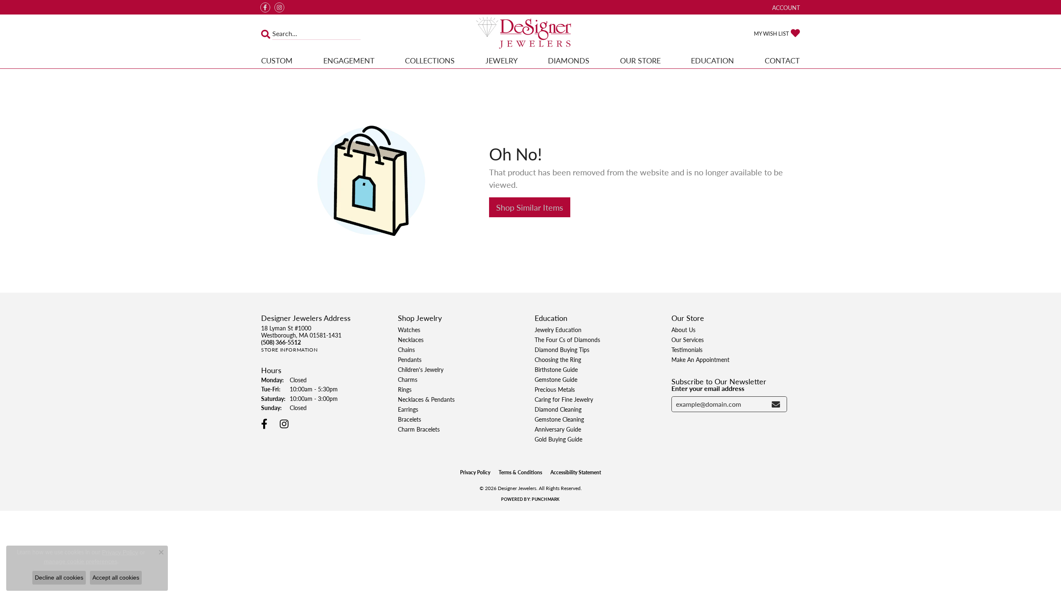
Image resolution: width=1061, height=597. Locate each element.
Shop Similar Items (529, 207)
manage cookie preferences (80, 561)
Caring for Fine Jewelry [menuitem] (564, 399)
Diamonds (568, 60)
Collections (430, 60)
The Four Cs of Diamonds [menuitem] (567, 339)
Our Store (640, 60)
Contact (782, 60)
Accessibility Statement (575, 472)
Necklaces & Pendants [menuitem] (426, 399)
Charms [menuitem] (407, 379)
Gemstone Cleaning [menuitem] (559, 419)
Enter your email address (707, 388)
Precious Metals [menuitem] (555, 389)
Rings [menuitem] (405, 389)
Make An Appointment (700, 359)
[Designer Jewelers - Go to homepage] (530, 34)
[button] (785, 7)
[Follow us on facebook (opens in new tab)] (265, 7)
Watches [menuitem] (409, 329)
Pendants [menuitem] (409, 359)
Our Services (687, 339)
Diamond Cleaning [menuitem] (558, 409)
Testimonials (686, 349)
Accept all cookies (115, 577)
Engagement (349, 60)
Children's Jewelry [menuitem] (420, 369)
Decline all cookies (59, 577)
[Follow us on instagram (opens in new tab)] (279, 7)
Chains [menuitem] (406, 349)
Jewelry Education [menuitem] (558, 329)
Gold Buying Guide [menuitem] (558, 439)
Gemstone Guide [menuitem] (556, 379)
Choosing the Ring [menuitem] (558, 359)
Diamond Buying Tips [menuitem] (562, 349)
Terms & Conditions (520, 472)
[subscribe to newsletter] (776, 404)
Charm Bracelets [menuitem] (419, 429)
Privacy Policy (475, 472)
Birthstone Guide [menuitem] (556, 369)
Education (712, 60)
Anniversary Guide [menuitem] (558, 429)
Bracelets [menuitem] (409, 419)
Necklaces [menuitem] (411, 339)
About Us (683, 329)
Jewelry (501, 60)
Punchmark (546, 499)
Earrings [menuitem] (408, 409)
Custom (277, 60)
